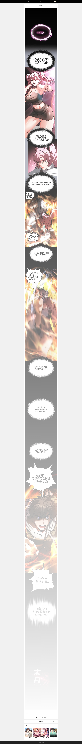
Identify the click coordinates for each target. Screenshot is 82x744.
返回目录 (41, 721)
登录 (39, 717)
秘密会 (41, 1)
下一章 (52, 721)
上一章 (29, 721)
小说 (25, 1)
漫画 (28, 1)
